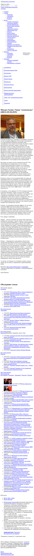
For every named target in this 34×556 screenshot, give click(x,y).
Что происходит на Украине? (11, 533)
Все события (4, 375)
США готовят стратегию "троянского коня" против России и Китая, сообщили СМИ (18, 441)
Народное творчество (13, 36)
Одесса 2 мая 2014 (12, 50)
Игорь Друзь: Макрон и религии (18, 361)
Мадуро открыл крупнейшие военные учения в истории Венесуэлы (18, 487)
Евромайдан (10, 49)
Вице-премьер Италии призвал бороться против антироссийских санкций (16, 490)
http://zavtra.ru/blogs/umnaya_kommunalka (17, 266)
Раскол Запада (11, 33)
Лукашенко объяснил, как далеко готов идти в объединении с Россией (17, 462)
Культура (9, 17)
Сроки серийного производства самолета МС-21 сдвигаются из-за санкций (17, 450)
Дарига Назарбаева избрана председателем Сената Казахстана (16, 394)
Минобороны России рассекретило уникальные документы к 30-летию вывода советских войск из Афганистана (18, 465)
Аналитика (10, 39)
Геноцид (9, 31)
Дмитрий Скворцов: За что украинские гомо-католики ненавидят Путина (17, 369)
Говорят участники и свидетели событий (13, 22)
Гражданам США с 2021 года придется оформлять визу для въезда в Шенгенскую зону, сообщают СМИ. (18, 415)
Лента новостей (5, 373)
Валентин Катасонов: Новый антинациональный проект (15, 328)
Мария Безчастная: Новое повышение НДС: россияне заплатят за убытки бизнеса (17, 313)
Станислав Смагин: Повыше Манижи (20, 350)
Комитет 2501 (7, 76)
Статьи (6, 13)
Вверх (2, 551)
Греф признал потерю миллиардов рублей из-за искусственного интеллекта (17, 433)
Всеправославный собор (10, 70)
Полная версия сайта (6, 553)
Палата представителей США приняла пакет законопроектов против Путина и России (17, 405)
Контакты (17, 532)
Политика (10, 14)
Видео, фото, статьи (9, 498)
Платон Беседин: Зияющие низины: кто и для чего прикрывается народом (18, 339)
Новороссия (7, 81)
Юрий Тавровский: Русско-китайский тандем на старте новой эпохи (17, 305)
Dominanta (26, 543)
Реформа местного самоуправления (9, 94)
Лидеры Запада (11, 37)
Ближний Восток (11, 41)
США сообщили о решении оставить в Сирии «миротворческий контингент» (18, 439)
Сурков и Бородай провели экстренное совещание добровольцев (15, 459)
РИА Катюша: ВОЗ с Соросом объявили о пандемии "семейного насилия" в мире (18, 292)
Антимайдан (7, 67)
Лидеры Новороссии (12, 24)
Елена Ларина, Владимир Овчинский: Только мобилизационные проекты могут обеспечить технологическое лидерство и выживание (18, 302)
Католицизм (7, 73)
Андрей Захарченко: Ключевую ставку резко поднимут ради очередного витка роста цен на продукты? (18, 317)
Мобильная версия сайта (7, 554)
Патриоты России (12, 34)
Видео (5, 20)
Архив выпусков (9, 532)
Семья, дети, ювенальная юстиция (13, 97)
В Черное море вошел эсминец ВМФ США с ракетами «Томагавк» (18, 447)
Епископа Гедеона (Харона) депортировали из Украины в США (16, 469)
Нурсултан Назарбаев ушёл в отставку (23, 399)
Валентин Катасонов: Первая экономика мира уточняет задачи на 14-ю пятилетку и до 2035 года (18, 324)
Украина (9, 43)
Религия (9, 19)
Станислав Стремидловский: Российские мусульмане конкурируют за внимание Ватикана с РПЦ (18, 358)
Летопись (6, 59)
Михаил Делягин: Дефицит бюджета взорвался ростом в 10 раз (17, 321)
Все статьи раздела (6, 309)
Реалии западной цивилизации (12, 90)
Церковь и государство (13, 44)
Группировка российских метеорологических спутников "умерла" (15, 444)
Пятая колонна (11, 40)
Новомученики (8, 79)
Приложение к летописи (13, 63)
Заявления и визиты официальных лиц (12, 29)
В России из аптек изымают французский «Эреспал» (16, 456)
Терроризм (7, 103)
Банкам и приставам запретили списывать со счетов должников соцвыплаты (16, 472)
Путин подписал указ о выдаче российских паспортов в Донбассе (18, 391)
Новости (6, 51)
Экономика (10, 16)
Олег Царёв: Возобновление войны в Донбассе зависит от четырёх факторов (17, 298)
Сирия (6, 100)
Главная (6, 11)
